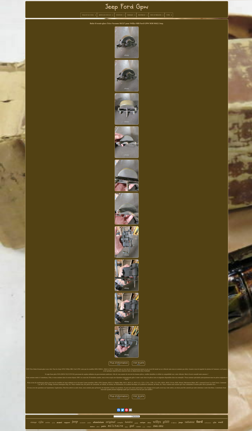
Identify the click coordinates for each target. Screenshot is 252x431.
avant (59, 422)
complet (120, 422)
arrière (47, 422)
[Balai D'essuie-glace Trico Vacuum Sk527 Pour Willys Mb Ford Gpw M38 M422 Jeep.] (127, 42)
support (67, 422)
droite (126, 426)
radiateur (190, 421)
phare (98, 426)
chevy (149, 422)
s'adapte (149, 426)
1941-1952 (158, 426)
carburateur (208, 422)
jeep (75, 421)
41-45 (144, 426)
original (110, 421)
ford (199, 421)
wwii (220, 422)
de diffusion (174, 422)
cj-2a (53, 422)
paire (103, 426)
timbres (92, 426)
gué (132, 425)
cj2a (41, 421)
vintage (33, 422)
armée (89, 422)
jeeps (181, 422)
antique (142, 422)
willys (157, 421)
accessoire (82, 422)
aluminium (98, 422)
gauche (136, 423)
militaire (115, 425)
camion (138, 426)
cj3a (214, 422)
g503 (166, 421)
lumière (129, 422)
